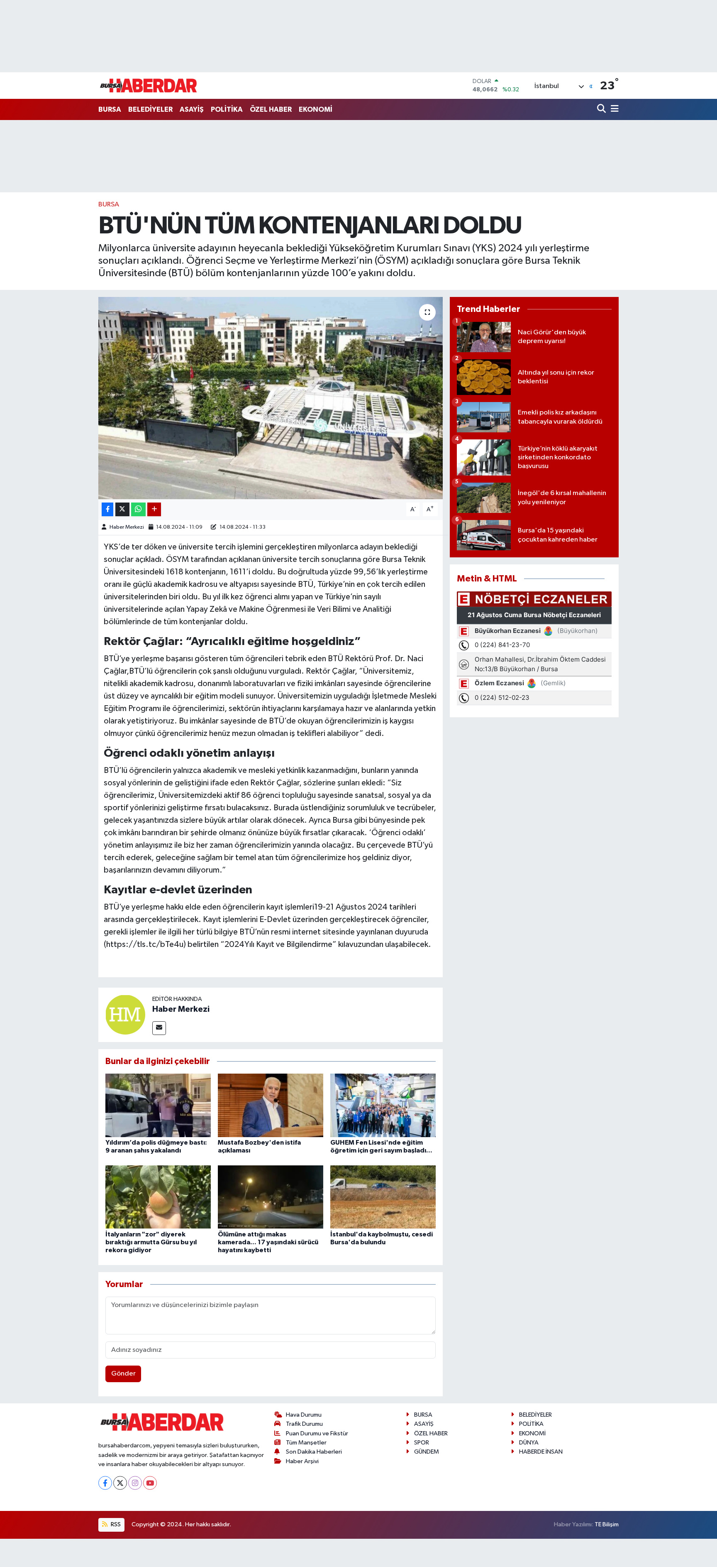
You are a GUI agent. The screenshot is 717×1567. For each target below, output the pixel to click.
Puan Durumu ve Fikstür (317, 1433)
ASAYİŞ (192, 109)
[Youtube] (150, 1483)
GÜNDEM (426, 1452)
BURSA (109, 109)
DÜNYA (529, 1442)
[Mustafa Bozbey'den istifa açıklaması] (270, 1105)
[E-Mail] (159, 1028)
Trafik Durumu (304, 1424)
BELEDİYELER (150, 109)
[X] (120, 1483)
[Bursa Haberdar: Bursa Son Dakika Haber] (148, 85)
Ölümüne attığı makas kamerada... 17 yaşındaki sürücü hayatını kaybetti (268, 1242)
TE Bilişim (607, 1524)
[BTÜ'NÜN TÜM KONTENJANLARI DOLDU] (270, 398)
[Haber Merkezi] (125, 1014)
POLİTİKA (227, 109)
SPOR (421, 1442)
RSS (115, 1524)
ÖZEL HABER (271, 109)
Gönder (123, 1373)
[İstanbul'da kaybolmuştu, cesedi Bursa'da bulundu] (383, 1196)
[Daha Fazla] (154, 509)
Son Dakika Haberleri (314, 1452)
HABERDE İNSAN (541, 1452)
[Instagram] (135, 1483)
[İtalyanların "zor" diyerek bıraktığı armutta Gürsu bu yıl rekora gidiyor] (158, 1196)
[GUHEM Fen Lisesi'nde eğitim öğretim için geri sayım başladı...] (383, 1105)
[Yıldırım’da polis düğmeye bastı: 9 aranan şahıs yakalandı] (158, 1105)
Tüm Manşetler (306, 1442)
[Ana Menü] (613, 109)
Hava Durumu (304, 1415)
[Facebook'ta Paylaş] (107, 509)
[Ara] (602, 109)
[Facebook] (105, 1483)
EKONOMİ (315, 109)
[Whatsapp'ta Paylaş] (138, 509)
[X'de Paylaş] (122, 509)
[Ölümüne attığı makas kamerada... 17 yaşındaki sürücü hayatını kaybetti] (270, 1196)
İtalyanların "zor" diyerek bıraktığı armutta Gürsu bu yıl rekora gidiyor (151, 1242)
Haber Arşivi (302, 1461)
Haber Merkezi (127, 527)
